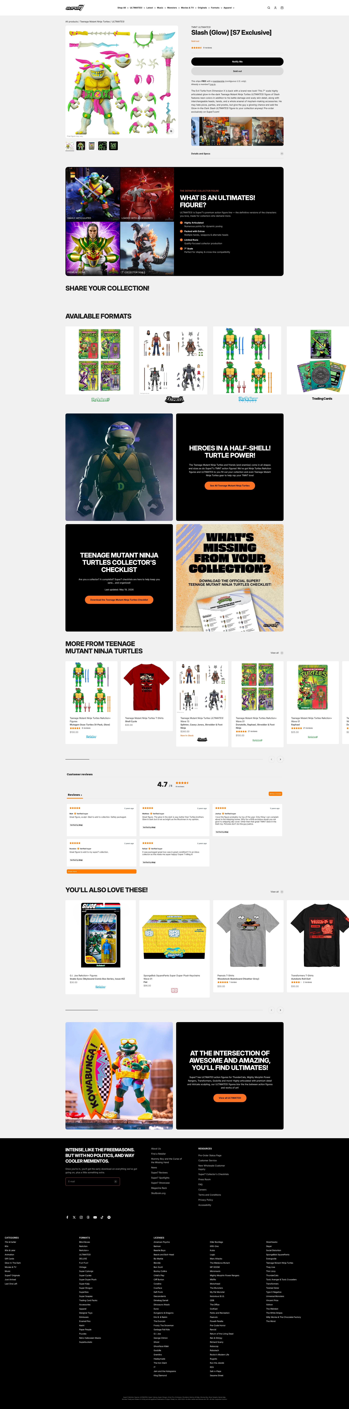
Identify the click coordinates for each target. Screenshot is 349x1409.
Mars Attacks (216, 1258)
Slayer (269, 1246)
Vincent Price (272, 1300)
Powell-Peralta (216, 1321)
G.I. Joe (157, 1334)
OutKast (214, 1309)
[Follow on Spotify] (109, 1217)
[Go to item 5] (113, 146)
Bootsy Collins (160, 1271)
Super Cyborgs (86, 1271)
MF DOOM (215, 1267)
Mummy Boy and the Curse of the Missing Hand (166, 1160)
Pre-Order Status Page (209, 1155)
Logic (212, 1254)
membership (219, 81)
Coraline (157, 1284)
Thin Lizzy (271, 1271)
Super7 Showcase (160, 1182)
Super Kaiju (84, 1284)
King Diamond (160, 1375)
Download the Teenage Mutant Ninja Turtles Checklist (119, 599)
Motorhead (215, 1284)
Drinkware (83, 1317)
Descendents (160, 1296)
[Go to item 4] (102, 146)
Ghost (156, 1342)
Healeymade (159, 1359)
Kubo (212, 1250)
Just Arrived (10, 1279)
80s (6, 1246)
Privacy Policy (205, 1199)
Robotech (214, 1350)
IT (154, 1367)
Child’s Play (159, 1275)
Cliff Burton (159, 1279)
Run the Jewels (217, 1363)
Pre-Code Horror (217, 1325)
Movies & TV (187, 7)
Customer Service (207, 1160)
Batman (157, 1246)
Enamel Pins (85, 1321)
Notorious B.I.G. (217, 1296)
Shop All (122, 7)
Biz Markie (158, 1258)
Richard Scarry (216, 1342)
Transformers (272, 1284)
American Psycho (162, 1242)
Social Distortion (273, 1250)
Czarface (158, 1288)
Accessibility (204, 1205)
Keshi (81, 1325)
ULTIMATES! (136, 7)
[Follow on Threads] (88, 1217)
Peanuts (214, 1317)
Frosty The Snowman (164, 1325)
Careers (202, 1189)
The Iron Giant (160, 1363)
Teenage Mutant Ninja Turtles (95, 21)
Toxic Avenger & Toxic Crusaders (281, 1279)
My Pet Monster (217, 1292)
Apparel (228, 7)
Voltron (269, 1304)
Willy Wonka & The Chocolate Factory (283, 1317)
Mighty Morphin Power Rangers (224, 1275)
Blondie (157, 1263)
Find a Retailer (158, 1153)
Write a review (275, 794)
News (154, 1167)
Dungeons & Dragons (164, 1313)
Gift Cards (9, 1258)
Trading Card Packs (88, 1300)
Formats (215, 7)
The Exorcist (159, 1321)
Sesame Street (216, 1375)
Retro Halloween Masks (90, 1338)
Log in (213, 84)
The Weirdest (272, 1309)
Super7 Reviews (159, 1172)
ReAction (83, 1246)
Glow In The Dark (13, 1263)
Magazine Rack (159, 1188)
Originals (202, 7)
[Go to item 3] (91, 146)
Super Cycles (85, 1275)
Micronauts (215, 1271)
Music (160, 7)
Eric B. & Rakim (160, 1317)
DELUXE (83, 1258)
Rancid (213, 1329)
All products (72, 21)
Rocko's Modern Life (219, 1354)
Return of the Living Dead (221, 1334)
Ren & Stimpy (216, 1338)
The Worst (271, 1321)
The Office (214, 1304)
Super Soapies (86, 1296)
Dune (156, 1309)
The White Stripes (274, 1313)
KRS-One (214, 1246)
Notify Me (237, 61)
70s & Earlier (10, 1242)
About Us (156, 1148)
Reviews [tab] (75, 794)
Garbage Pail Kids (162, 1329)
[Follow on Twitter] (74, 1217)
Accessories (85, 1304)
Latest (149, 7)
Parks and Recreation (220, 1313)
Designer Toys (85, 1313)
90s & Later (10, 1250)
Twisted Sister (272, 1288)
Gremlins (158, 1354)
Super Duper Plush (88, 1279)
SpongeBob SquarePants (277, 1254)
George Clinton (161, 1338)
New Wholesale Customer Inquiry (211, 1167)
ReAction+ (84, 1250)
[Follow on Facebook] (67, 1217)
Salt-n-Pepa (215, 1371)
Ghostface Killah (161, 1346)
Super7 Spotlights (160, 1177)
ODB (212, 1300)
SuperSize (83, 1292)
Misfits (213, 1279)
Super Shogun (86, 1288)
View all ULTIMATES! (230, 1098)
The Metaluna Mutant (220, 1263)
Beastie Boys (160, 1250)
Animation (9, 1254)
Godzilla (157, 1350)
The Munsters (216, 1288)
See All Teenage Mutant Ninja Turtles (230, 485)
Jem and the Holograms (165, 1371)
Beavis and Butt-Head (164, 1254)
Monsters (172, 7)
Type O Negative (273, 1292)
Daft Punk (158, 1292)
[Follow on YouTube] (95, 1217)
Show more (72, 871)
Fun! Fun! (83, 1263)
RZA (212, 1367)
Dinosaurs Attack (162, 1304)
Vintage (82, 1267)
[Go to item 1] (69, 146)
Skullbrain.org (158, 1193)
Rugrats (213, 1359)
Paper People (85, 1329)
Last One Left (11, 1284)
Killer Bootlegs (216, 1242)
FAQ (200, 1184)
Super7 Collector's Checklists (213, 1174)
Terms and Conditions (209, 1194)
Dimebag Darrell (161, 1300)
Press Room (204, 1179)
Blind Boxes (84, 1242)
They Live (270, 1267)
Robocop (214, 1346)
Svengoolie (271, 1258)
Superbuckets (85, 1342)
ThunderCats (272, 1275)
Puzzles (82, 1334)
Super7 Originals (12, 1275)
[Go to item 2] (80, 146)
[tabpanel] (174, 838)
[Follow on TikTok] (102, 1217)
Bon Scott (158, 1267)
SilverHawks (271, 1242)
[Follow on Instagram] (81, 1217)
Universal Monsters (275, 1296)
